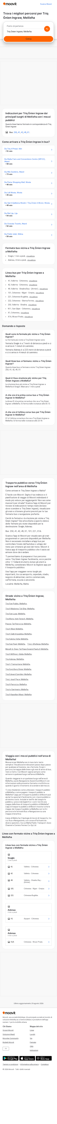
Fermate (33, 1042)
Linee (32, 1030)
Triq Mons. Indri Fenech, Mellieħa (19, 619)
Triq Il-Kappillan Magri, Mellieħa (18, 694)
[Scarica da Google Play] (10, 1058)
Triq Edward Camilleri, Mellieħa (18, 674)
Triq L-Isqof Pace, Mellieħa (16, 679)
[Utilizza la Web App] (43, 1058)
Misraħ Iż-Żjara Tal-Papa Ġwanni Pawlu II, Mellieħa (26, 649)
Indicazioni (34, 1050)
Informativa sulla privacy (29, 1064)
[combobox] (28, 27)
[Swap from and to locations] (47, 29)
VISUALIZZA (30, 256)
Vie (31, 1038)
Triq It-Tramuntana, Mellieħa (17, 664)
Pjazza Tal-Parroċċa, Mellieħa (18, 624)
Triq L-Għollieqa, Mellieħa (38, 644)
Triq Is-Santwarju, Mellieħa (16, 689)
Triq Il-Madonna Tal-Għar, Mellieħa (19, 609)
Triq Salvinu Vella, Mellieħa (16, 639)
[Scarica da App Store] (26, 1058)
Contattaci (45, 1064)
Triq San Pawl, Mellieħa (15, 644)
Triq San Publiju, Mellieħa (16, 604)
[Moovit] (10, 4)
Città (31, 1046)
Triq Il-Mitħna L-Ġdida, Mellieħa (18, 654)
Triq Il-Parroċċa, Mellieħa (16, 684)
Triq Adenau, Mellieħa (14, 659)
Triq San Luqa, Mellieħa (15, 614)
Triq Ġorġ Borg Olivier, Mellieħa (18, 669)
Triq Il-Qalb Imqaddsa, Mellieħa (18, 634)
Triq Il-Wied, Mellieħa (14, 629)
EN (6, 1048)
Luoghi (32, 1034)
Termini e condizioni (10, 1064)
